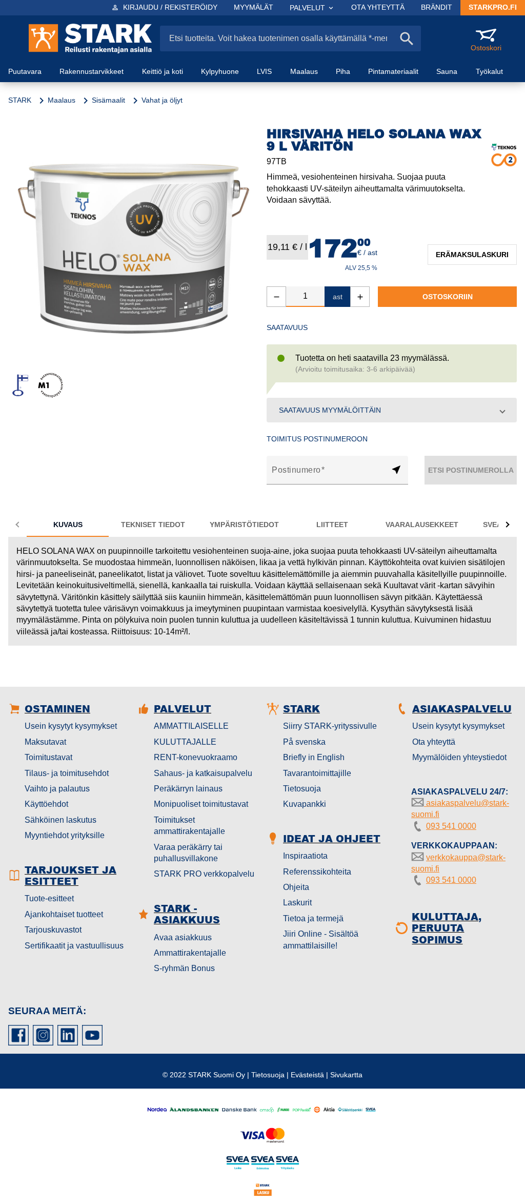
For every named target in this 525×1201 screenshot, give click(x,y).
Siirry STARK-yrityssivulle (330, 726)
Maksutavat (45, 742)
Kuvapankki (304, 804)
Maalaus (61, 100)
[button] (392, 410)
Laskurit (297, 902)
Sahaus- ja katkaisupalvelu (203, 773)
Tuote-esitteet (49, 898)
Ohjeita (296, 887)
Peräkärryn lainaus (188, 788)
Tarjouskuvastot (53, 929)
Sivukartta (346, 1075)
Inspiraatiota (305, 855)
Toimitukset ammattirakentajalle (189, 826)
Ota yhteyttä (433, 742)
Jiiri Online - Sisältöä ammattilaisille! (320, 939)
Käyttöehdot (46, 804)
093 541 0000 (451, 826)
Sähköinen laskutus (60, 820)
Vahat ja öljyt (162, 100)
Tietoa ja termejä (313, 918)
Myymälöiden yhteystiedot (459, 757)
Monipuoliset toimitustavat (201, 804)
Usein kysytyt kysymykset (71, 726)
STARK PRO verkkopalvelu (204, 873)
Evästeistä (307, 1075)
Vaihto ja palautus (57, 788)
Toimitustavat (48, 757)
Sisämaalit (108, 100)
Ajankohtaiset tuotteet (64, 914)
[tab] (68, 524)
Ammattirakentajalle (190, 952)
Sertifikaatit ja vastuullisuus (74, 945)
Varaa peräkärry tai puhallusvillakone (188, 853)
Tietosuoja (302, 788)
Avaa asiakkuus (183, 937)
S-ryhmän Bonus (184, 968)
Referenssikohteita (317, 871)
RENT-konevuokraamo (195, 757)
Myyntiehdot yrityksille (65, 835)
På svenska (304, 742)
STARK (19, 100)
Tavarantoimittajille (317, 773)
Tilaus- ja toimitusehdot (67, 773)
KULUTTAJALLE (185, 742)
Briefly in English (314, 757)
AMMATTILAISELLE (191, 726)
